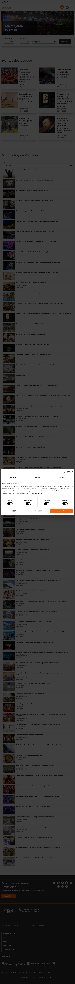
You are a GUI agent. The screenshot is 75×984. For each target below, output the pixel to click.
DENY (14, 511)
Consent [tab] (13, 477)
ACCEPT (61, 511)
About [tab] (62, 477)
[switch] (28, 503)
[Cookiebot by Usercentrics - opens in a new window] (65, 472)
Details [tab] (37, 477)
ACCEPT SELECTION (37, 511)
